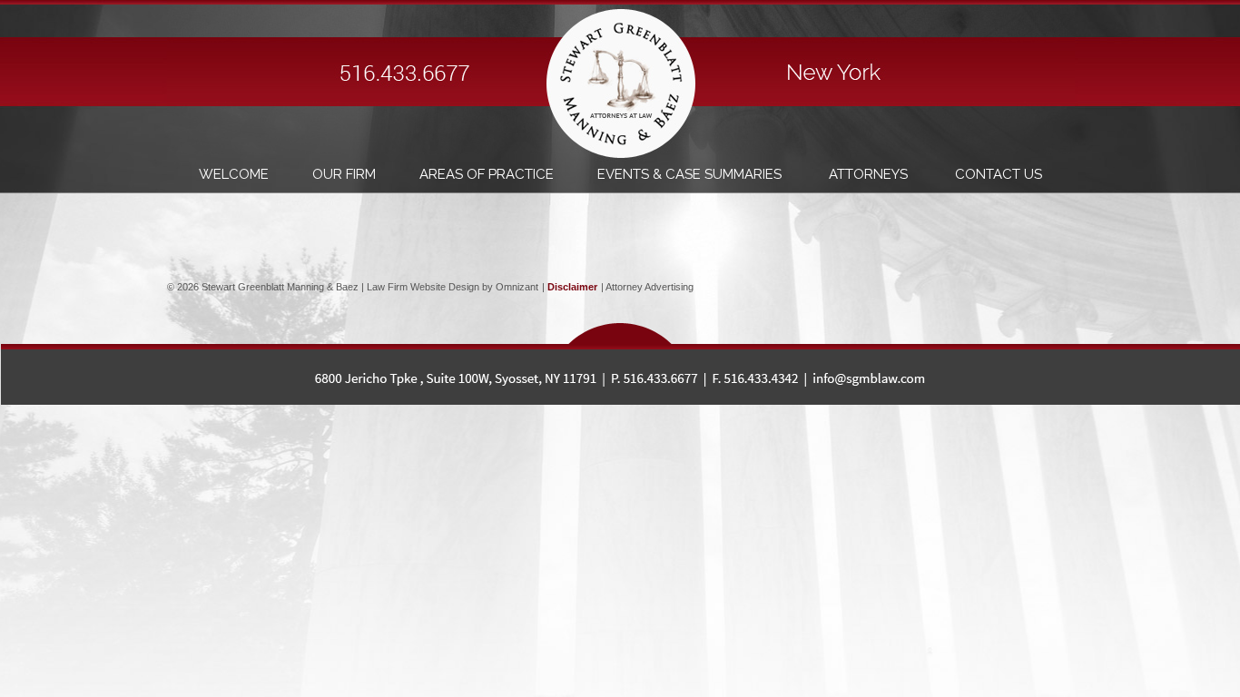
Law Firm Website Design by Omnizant (452, 286)
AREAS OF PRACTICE (486, 174)
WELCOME (234, 174)
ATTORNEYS (870, 174)
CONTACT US (998, 174)
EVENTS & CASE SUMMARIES (691, 174)
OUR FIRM (344, 174)
